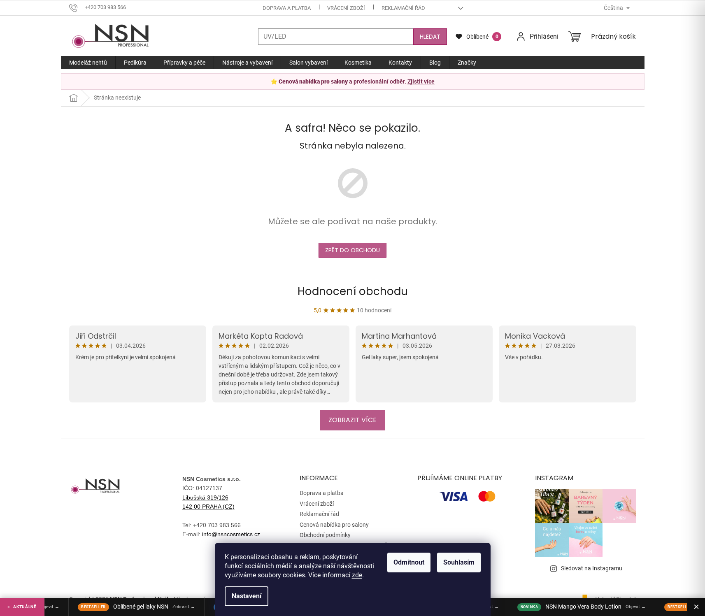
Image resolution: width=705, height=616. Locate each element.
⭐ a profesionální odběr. (352, 81)
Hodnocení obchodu (353, 291)
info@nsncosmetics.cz (231, 534)
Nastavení (246, 596)
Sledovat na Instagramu (591, 568)
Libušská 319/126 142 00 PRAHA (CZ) (208, 502)
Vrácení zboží (346, 8)
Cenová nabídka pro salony (334, 524)
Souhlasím (459, 562)
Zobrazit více (352, 420)
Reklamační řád (403, 8)
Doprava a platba (287, 8)
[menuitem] (88, 62)
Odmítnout (408, 562)
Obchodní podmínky (325, 535)
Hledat (430, 37)
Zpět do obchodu (352, 250)
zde (357, 575)
